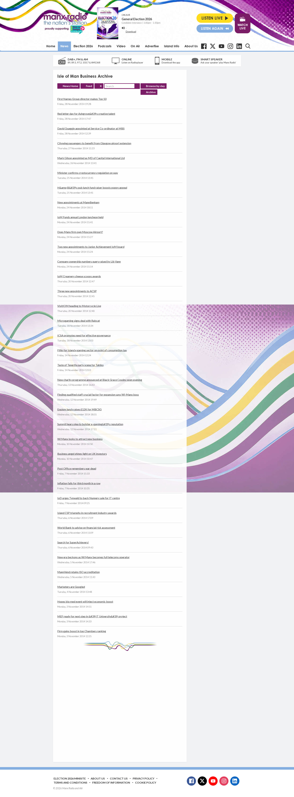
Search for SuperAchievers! (73, 542)
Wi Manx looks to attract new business (80, 438)
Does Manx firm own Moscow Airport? (80, 231)
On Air (135, 46)
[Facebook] (204, 46)
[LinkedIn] (239, 46)
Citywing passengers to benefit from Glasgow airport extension (94, 143)
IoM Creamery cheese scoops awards (79, 276)
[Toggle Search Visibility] (247, 46)
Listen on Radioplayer (132, 62)
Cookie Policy (145, 782)
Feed (89, 86)
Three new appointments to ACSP (77, 291)
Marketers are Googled (71, 586)
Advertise (152, 46)
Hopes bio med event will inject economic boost (85, 601)
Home (50, 46)
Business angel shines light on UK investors (82, 453)
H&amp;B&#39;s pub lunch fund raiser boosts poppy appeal (92, 187)
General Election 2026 (137, 19)
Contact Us (119, 778)
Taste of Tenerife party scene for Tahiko (80, 365)
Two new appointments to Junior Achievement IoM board (90, 246)
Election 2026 (83, 46)
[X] (212, 46)
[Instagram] (230, 46)
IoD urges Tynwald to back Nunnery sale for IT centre (88, 498)
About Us (191, 46)
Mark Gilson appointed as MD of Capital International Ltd (91, 158)
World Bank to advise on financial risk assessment (86, 527)
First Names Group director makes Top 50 (82, 98)
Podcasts (104, 46)
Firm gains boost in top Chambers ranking (81, 631)
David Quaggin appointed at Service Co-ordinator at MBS (91, 128)
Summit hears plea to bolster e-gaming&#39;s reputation (90, 424)
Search (137, 86)
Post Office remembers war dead (76, 468)
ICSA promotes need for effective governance (84, 335)
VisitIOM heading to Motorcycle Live (79, 305)
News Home (70, 86)
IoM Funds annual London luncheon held (80, 217)
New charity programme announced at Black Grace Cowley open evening (99, 379)
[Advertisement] (121, 704)
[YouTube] (221, 46)
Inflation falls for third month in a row (78, 483)
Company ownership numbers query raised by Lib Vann (89, 261)
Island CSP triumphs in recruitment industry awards (87, 512)
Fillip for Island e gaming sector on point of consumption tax (92, 350)
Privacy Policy (143, 778)
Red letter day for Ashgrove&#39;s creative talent (86, 113)
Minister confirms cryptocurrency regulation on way (87, 172)
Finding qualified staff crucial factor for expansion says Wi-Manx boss (98, 394)
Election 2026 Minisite (70, 778)
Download (131, 31)
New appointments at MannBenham (78, 202)
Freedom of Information (111, 782)
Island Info (171, 46)
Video (121, 46)
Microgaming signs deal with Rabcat (78, 320)
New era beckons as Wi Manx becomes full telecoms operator (93, 557)
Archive (151, 92)
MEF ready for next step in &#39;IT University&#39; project (92, 616)
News (64, 46)
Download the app (171, 62)
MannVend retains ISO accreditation (78, 572)
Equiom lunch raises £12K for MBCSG (79, 409)
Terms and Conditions (70, 782)
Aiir (81, 788)
